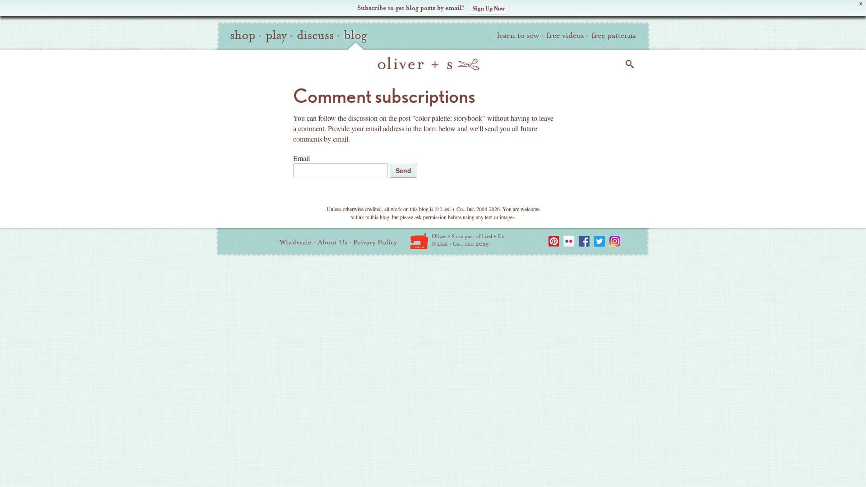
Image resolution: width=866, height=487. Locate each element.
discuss (315, 35)
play (276, 35)
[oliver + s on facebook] (584, 241)
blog (355, 35)
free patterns (613, 35)
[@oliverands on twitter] (599, 241)
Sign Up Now (489, 8)
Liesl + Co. (419, 241)
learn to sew (518, 35)
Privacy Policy (375, 242)
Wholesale (296, 242)
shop (242, 35)
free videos (565, 35)
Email (301, 158)
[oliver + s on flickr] (568, 241)
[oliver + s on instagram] (614, 241)
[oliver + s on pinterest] (553, 241)
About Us (332, 242)
